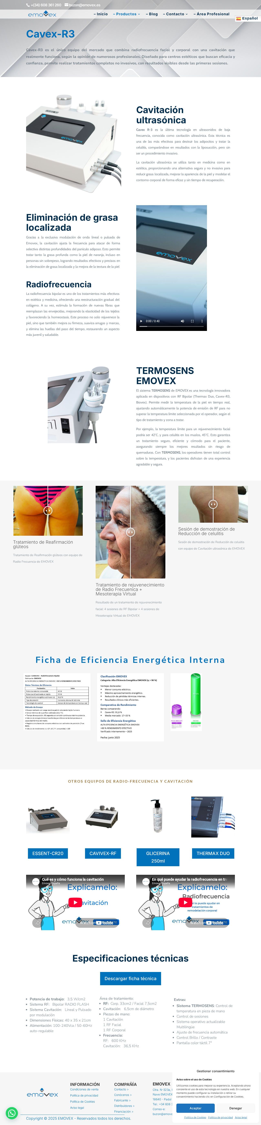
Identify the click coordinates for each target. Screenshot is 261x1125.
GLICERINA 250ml (158, 857)
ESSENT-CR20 (47, 853)
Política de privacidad (220, 1117)
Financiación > (123, 1111)
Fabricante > (122, 1100)
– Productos (125, 14)
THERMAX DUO (213, 853)
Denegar (235, 1108)
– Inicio (101, 14)
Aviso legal (241, 1117)
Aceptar (195, 1108)
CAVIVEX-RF (103, 853)
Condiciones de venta (84, 1089)
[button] (12, 1113)
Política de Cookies (195, 1117)
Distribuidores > (124, 1106)
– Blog (152, 14)
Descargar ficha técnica (131, 978)
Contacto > (121, 1089)
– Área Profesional (212, 14)
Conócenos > (123, 1095)
